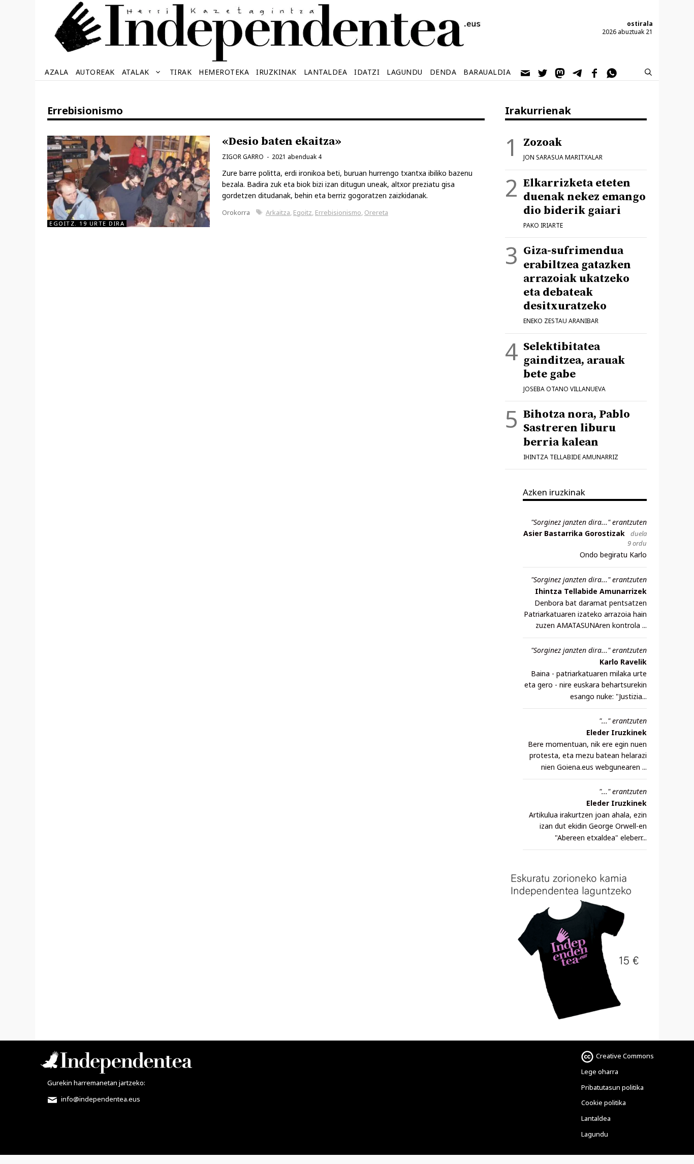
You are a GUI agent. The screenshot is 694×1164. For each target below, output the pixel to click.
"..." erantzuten (623, 721)
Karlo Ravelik (623, 662)
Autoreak (95, 72)
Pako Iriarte (543, 225)
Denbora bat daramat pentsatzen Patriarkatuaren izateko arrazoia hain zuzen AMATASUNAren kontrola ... (585, 614)
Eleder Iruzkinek (616, 732)
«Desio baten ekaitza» (281, 141)
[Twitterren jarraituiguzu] (543, 72)
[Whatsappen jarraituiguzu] (612, 72)
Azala (57, 72)
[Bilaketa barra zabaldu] (648, 72)
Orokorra (236, 212)
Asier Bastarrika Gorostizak (574, 533)
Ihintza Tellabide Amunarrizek (591, 591)
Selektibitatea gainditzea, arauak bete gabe (574, 360)
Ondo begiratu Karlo (613, 554)
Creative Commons (625, 1055)
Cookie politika (603, 1102)
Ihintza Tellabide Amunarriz (570, 457)
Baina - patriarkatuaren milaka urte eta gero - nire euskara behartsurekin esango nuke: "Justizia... (585, 685)
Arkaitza (278, 212)
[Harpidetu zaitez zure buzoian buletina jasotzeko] (525, 72)
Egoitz (302, 212)
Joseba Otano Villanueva (564, 389)
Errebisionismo (338, 212)
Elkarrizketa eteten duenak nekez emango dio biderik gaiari (584, 196)
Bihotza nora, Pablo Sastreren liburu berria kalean (576, 428)
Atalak (135, 72)
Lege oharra (599, 1071)
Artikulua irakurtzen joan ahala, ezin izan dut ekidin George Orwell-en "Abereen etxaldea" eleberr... (588, 826)
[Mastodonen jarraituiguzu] (560, 72)
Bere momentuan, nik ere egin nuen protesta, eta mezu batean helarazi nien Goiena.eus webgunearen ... (587, 755)
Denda (443, 72)
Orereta (376, 212)
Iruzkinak (276, 72)
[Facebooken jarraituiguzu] (595, 72)
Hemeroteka (224, 72)
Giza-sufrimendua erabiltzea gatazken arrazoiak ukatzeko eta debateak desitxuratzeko (577, 278)
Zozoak (542, 142)
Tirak (181, 72)
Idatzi (367, 72)
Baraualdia (487, 72)
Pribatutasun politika (612, 1087)
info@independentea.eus (99, 1099)
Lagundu (405, 72)
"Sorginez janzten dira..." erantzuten (589, 522)
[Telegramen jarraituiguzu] (577, 72)
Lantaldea (326, 72)
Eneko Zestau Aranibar (560, 321)
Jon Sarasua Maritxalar (563, 157)
